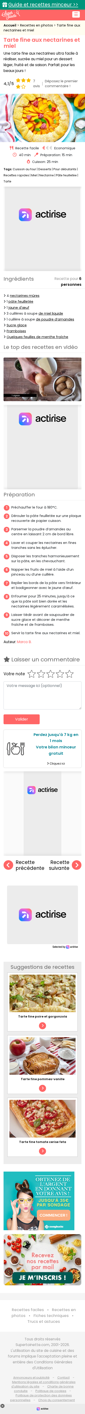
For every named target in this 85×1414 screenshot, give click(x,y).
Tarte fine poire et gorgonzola (42, 1016)
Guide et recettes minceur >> (43, 4)
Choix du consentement (56, 1400)
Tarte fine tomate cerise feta (42, 1142)
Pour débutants (64, 169)
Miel (34, 175)
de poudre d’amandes (55, 319)
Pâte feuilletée (66, 175)
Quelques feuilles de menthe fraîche (37, 337)
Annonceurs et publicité (31, 1378)
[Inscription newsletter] (42, 1260)
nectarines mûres (24, 295)
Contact (63, 1378)
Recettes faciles (28, 1309)
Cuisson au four (24, 169)
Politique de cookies (50, 1391)
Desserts (44, 169)
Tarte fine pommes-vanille (42, 1079)
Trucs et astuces (43, 1321)
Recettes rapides (16, 175)
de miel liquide (50, 313)
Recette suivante (59, 865)
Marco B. (24, 641)
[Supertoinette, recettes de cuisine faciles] (10, 14)
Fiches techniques (51, 1315)
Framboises (16, 331)
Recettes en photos (37, 25)
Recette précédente (30, 865)
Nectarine (46, 175)
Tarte (7, 181)
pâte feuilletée (20, 301)
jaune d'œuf (18, 307)
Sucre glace (17, 325)
